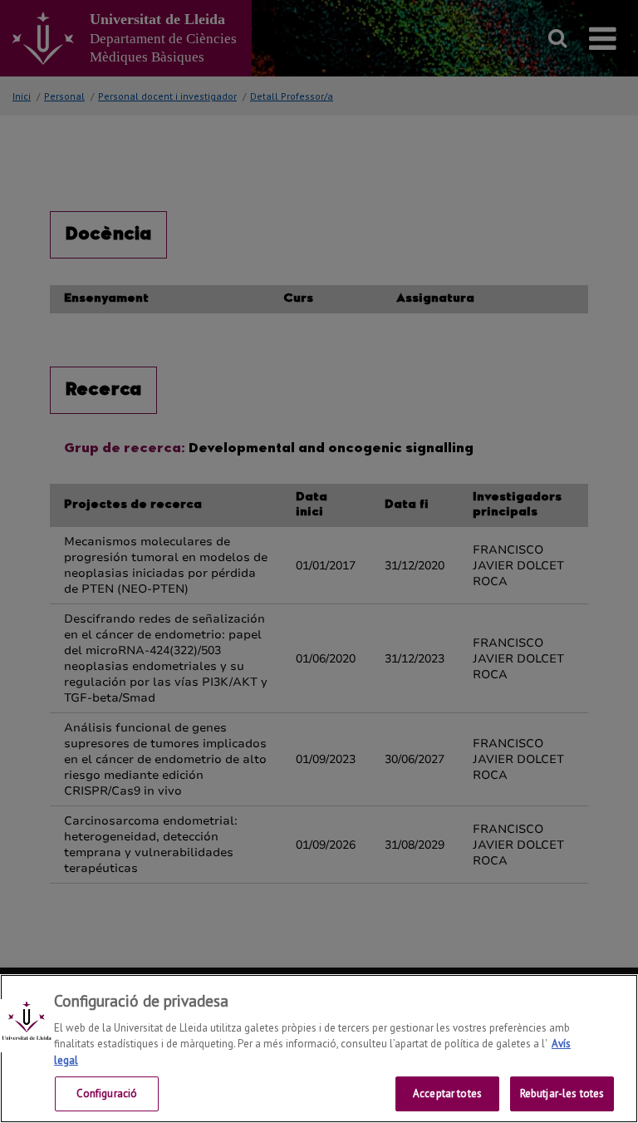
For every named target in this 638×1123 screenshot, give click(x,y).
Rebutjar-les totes (562, 1093)
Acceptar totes (447, 1093)
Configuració (107, 1093)
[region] (319, 1048)
